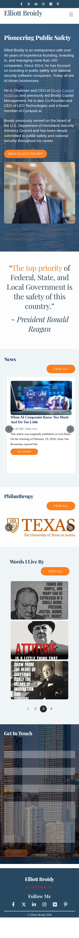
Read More (23, 451)
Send (16, 853)
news (34, 428)
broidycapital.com (39, 887)
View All (60, 368)
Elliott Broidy (23, 12)
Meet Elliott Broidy (25, 153)
